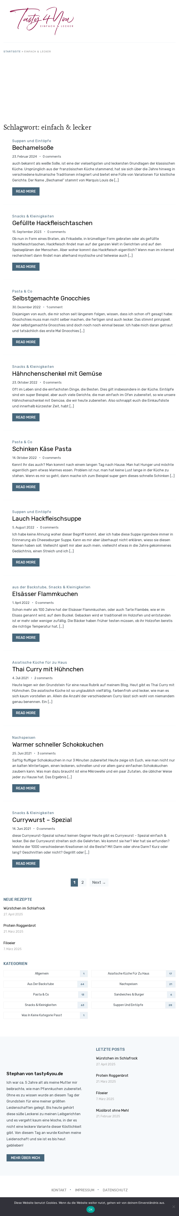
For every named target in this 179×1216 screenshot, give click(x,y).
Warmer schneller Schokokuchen (57, 744)
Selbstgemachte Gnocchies (51, 298)
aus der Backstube (29, 587)
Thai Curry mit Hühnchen (48, 669)
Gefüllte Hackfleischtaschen (52, 223)
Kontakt (59, 1190)
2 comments (43, 678)
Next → (99, 882)
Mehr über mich (25, 1158)
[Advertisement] (90, 86)
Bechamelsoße (32, 147)
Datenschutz (115, 1190)
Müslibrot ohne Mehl (112, 1110)
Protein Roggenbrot (19, 925)
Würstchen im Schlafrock (24, 908)
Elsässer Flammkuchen (45, 594)
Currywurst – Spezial (42, 819)
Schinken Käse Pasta (42, 449)
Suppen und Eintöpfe (31, 141)
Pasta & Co (22, 291)
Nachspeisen (24, 737)
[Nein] (173, 1206)
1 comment (54, 307)
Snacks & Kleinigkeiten (33, 216)
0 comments (52, 156)
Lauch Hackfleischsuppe (46, 518)
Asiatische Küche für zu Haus (39, 662)
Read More (26, 191)
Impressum (84, 1190)
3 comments (46, 753)
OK (91, 1209)
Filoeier (9, 943)
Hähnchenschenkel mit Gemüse (57, 373)
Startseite (12, 51)
